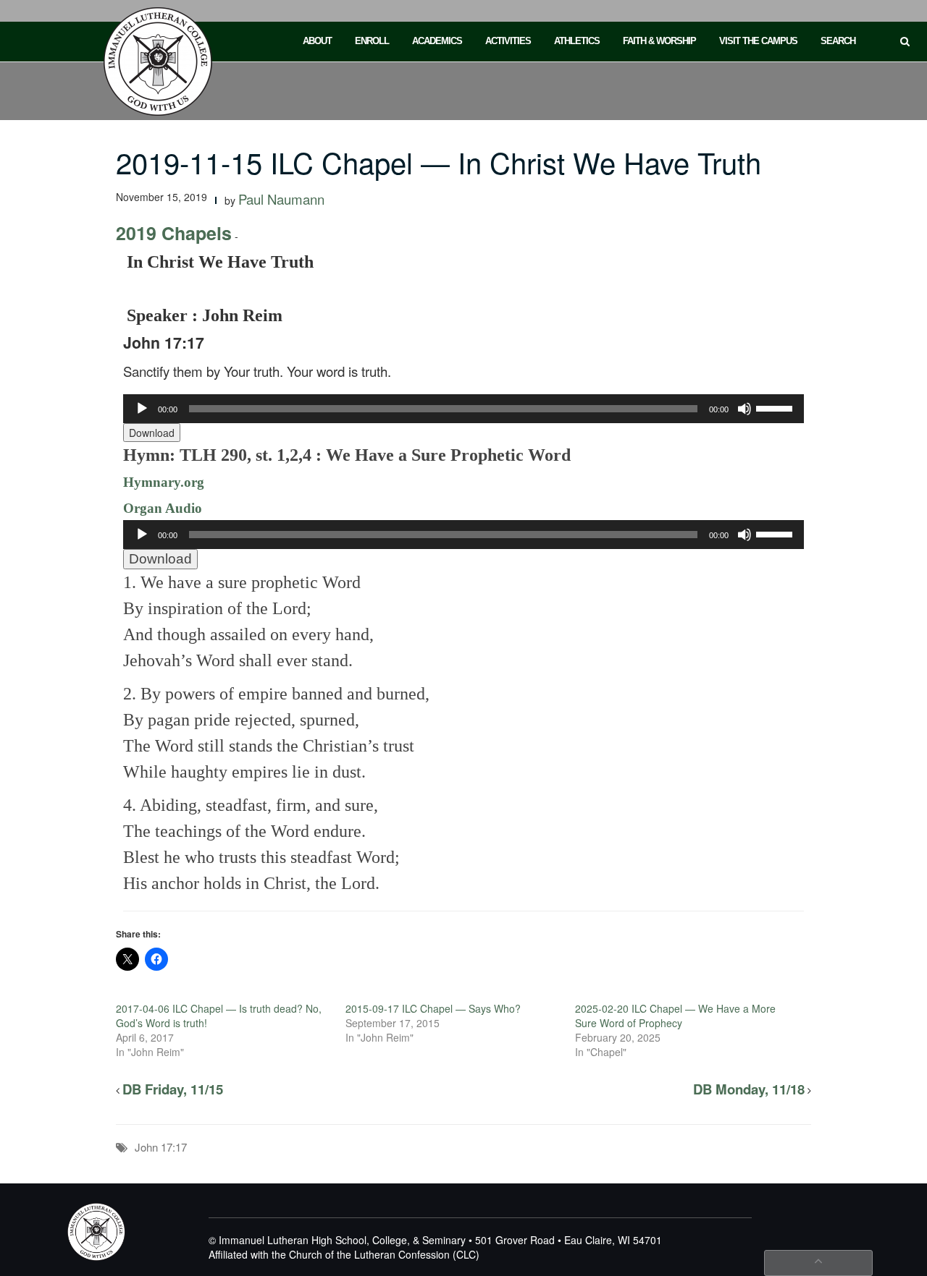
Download (152, 432)
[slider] (776, 407)
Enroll (372, 40)
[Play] (142, 408)
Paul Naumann (281, 199)
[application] (463, 408)
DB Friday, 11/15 (172, 1089)
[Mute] (744, 408)
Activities (508, 40)
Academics (437, 40)
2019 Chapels (174, 233)
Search (838, 40)
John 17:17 (161, 1146)
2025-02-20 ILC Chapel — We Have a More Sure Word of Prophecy (675, 1015)
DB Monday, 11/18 (749, 1089)
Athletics (577, 40)
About (317, 40)
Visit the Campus (758, 40)
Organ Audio (162, 508)
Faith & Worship (659, 40)
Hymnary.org (163, 482)
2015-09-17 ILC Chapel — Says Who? (433, 1008)
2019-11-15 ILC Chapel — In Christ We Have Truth (438, 161)
